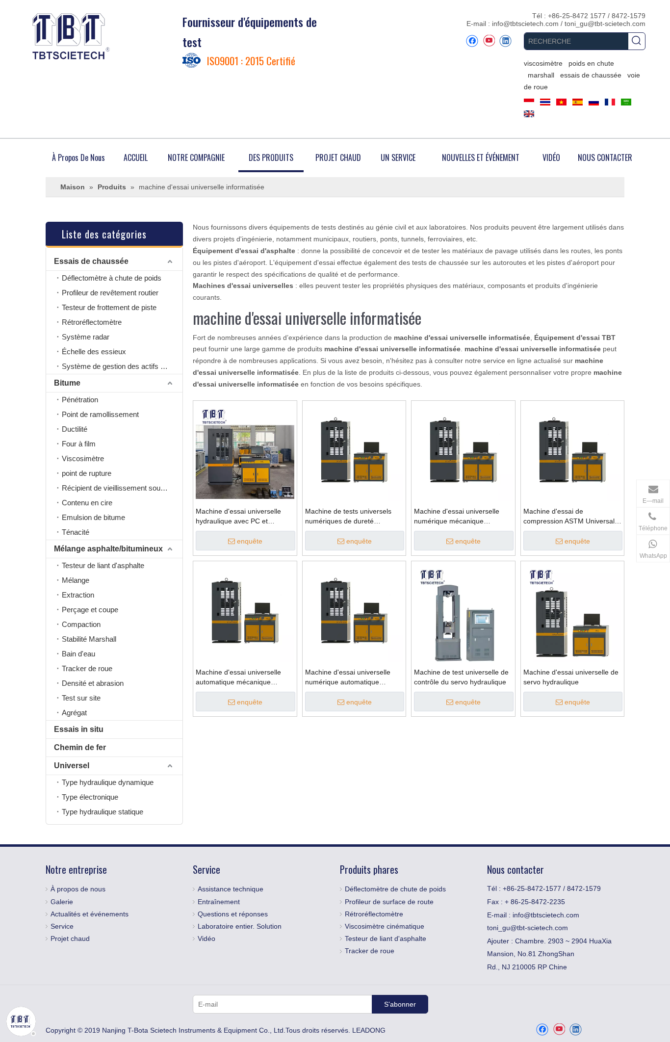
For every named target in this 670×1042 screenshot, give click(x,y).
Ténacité (75, 532)
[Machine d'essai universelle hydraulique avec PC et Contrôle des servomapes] (245, 452)
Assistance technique (230, 889)
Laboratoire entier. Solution (240, 926)
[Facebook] (472, 41)
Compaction (81, 624)
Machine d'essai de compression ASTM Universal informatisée (569, 516)
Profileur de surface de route (389, 902)
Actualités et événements (90, 914)
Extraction (78, 595)
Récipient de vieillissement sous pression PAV (122, 488)
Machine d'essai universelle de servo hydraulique (570, 677)
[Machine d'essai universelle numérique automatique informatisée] (354, 612)
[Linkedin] (505, 41)
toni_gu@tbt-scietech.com (605, 23)
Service (62, 926)
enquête (249, 541)
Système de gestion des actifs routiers (122, 366)
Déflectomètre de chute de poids (395, 889)
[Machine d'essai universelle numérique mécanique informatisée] (463, 452)
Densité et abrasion (93, 683)
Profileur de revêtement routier (110, 292)
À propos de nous (78, 889)
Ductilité (74, 429)
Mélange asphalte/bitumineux (108, 549)
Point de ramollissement (100, 414)
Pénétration (80, 399)
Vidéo (206, 938)
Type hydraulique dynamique (108, 782)
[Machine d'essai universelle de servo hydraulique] (572, 612)
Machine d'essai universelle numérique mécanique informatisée (456, 516)
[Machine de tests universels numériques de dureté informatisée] (354, 452)
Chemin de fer (80, 747)
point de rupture (86, 473)
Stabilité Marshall (89, 639)
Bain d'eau (78, 654)
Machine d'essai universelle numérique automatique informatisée (347, 677)
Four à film (79, 444)
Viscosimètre (83, 458)
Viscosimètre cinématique (384, 926)
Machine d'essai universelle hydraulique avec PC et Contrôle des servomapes (238, 516)
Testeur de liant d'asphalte (103, 565)
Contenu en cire (87, 502)
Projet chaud (70, 938)
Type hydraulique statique (102, 812)
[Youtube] (489, 41)
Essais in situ (78, 729)
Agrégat (74, 712)
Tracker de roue (87, 668)
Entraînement (219, 902)
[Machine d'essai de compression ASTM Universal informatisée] (572, 452)
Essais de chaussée (91, 261)
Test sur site (81, 698)
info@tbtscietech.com (526, 23)
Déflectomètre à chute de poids (111, 278)
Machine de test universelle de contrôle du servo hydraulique (461, 677)
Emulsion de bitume (93, 517)
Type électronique (90, 797)
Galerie (62, 902)
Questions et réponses (233, 914)
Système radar (85, 337)
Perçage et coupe (90, 609)
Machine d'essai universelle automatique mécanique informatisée (238, 677)
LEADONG (369, 1030)
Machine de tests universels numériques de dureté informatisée (348, 516)
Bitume (67, 383)
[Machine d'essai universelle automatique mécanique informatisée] (245, 612)
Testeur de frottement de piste (109, 307)
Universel (71, 765)
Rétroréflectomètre (92, 322)
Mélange (75, 580)
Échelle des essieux (94, 351)
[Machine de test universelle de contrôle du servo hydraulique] (463, 612)
